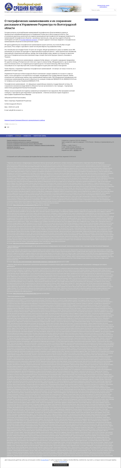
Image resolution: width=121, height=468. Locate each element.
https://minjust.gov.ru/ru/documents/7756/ (25, 205)
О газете (9, 136)
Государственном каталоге (28, 40)
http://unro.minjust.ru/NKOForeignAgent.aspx (25, 243)
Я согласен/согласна (60, 465)
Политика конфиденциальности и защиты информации (23, 142)
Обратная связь (40, 136)
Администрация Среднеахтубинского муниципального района (25, 120)
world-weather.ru (103, 7)
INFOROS (76, 150)
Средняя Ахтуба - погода (103, 5)
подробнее (44, 460)
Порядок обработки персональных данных (19, 140)
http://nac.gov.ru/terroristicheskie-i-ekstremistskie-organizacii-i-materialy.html (34, 262)
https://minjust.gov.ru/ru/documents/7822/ (25, 293)
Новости (27, 136)
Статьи (18, 136)
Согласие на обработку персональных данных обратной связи (24, 143)
